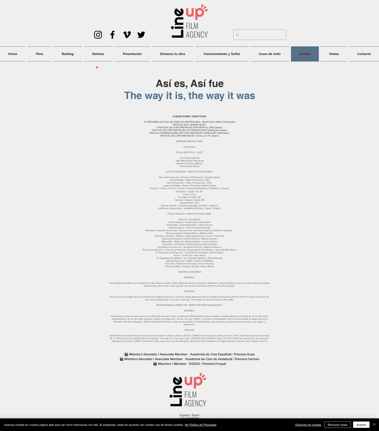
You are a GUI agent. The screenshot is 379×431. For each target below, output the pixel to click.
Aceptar (361, 425)
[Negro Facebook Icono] (112, 34)
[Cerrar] (374, 425)
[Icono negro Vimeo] (127, 34)
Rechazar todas (337, 425)
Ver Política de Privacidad (200, 425)
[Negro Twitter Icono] (141, 34)
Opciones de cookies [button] (308, 425)
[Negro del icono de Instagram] (98, 34)
